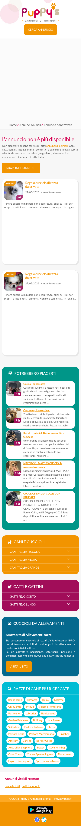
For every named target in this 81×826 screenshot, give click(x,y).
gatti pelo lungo (23, 604)
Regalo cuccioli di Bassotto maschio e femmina (43, 435)
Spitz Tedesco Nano (47, 761)
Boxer (40, 747)
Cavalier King (57, 747)
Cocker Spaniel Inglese (40, 754)
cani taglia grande (24, 567)
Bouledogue (48, 713)
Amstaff (13, 740)
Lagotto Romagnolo (19, 761)
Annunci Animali (30, 125)
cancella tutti (12, 786)
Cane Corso (15, 754)
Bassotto (32, 699)
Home (13, 125)
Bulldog (37, 720)
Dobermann (65, 754)
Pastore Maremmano (41, 733)
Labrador (31, 713)
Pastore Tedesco (33, 727)
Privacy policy (63, 798)
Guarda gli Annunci (21, 168)
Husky (45, 699)
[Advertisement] (40, 79)
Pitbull (30, 706)
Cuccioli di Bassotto (34, 384)
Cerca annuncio (40, 29)
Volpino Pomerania (50, 706)
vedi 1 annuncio (31, 786)
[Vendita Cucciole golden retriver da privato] (13, 415)
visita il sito (19, 666)
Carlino (27, 740)
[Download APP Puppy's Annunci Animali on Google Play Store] (40, 812)
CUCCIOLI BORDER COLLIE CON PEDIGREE (41, 495)
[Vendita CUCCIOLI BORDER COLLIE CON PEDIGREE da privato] (13, 498)
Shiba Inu (13, 727)
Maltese (58, 699)
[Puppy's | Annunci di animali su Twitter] (44, 820)
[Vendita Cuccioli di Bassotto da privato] (13, 388)
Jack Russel (53, 720)
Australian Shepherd (20, 747)
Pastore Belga (16, 733)
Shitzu (51, 727)
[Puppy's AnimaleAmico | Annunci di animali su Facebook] (37, 820)
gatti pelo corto (23, 596)
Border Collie (44, 740)
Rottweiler (14, 713)
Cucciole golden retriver (36, 410)
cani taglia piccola (25, 551)
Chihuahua (14, 706)
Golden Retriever (18, 720)
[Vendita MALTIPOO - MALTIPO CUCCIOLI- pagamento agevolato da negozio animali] (13, 468)
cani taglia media (23, 559)
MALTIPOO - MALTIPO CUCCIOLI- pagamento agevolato (42, 465)
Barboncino (15, 699)
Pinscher (64, 733)
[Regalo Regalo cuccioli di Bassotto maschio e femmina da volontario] (13, 438)
